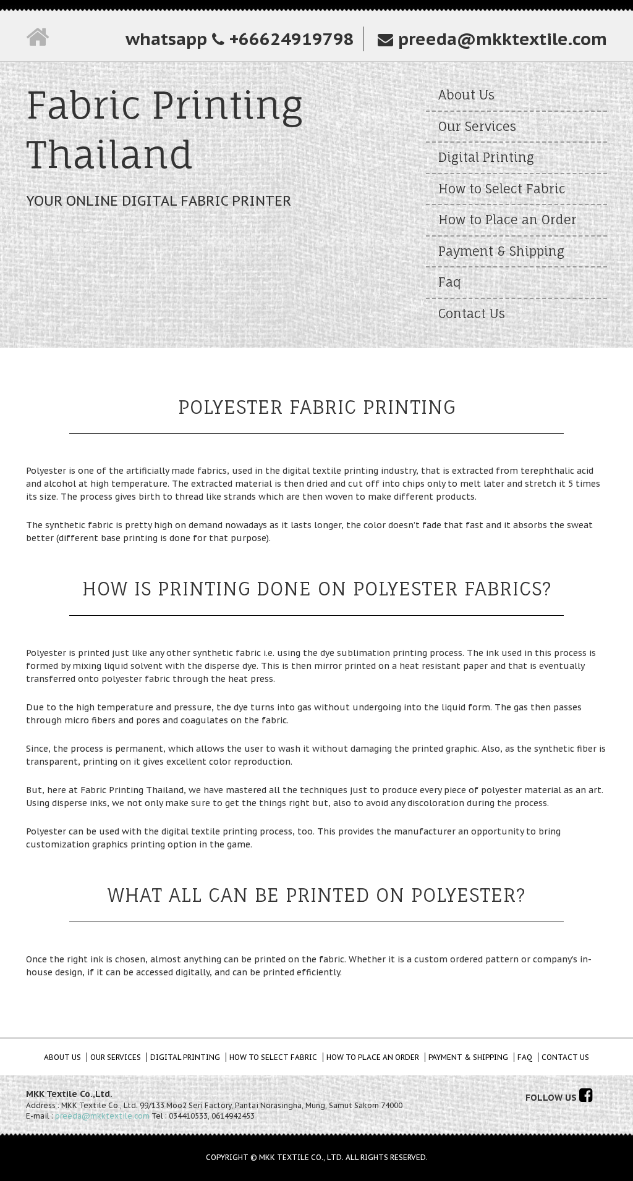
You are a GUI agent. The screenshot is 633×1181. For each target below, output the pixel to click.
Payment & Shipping (501, 251)
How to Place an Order (507, 219)
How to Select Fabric (502, 188)
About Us (466, 95)
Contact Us (471, 313)
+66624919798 (289, 38)
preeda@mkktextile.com (500, 38)
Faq (449, 282)
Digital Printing (486, 157)
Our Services (477, 126)
